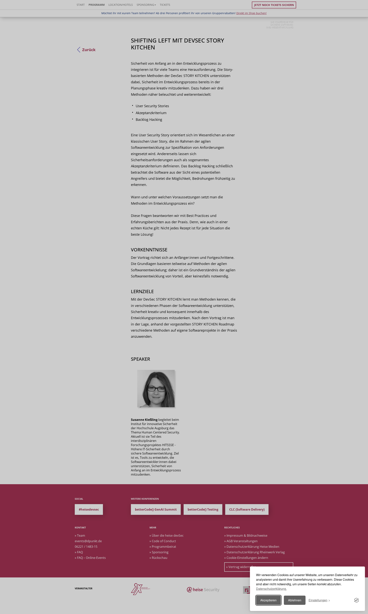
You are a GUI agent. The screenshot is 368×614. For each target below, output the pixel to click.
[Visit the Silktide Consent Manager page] (356, 600)
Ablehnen (294, 600)
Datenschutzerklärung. (271, 588)
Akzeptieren (268, 600)
